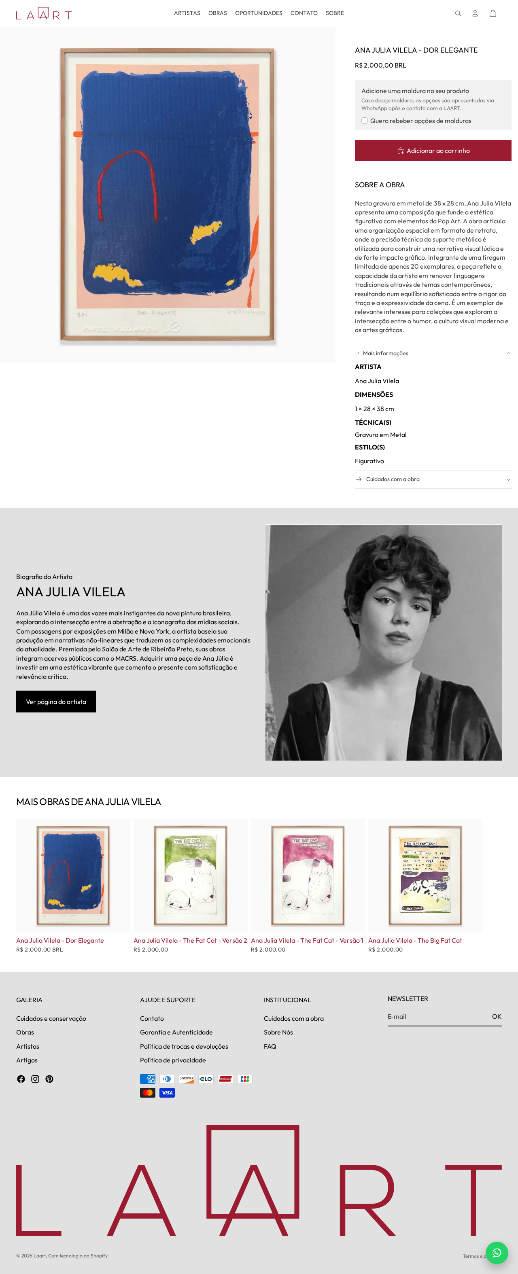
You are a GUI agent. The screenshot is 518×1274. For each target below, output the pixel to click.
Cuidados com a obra (393, 479)
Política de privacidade (173, 1060)
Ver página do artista (56, 701)
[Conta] (475, 13)
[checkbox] (416, 120)
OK (497, 1016)
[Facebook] (21, 1079)
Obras (25, 1032)
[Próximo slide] (493, 886)
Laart (40, 1256)
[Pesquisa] (458, 13)
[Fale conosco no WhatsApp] (497, 1253)
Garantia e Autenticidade (176, 1032)
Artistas (27, 1046)
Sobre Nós (278, 1032)
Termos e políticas (482, 1256)
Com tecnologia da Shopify (78, 1256)
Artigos (27, 1060)
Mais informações (385, 353)
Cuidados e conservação (51, 1018)
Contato (152, 1018)
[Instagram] (35, 1079)
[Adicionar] (117, 920)
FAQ (270, 1046)
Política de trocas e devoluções (184, 1046)
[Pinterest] (49, 1079)
